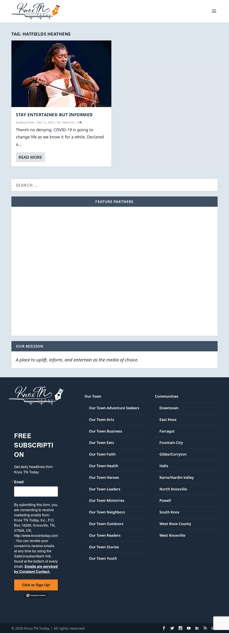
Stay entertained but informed (54, 115)
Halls (163, 465)
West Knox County (175, 523)
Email (18, 482)
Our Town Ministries (106, 500)
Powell (165, 500)
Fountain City (171, 442)
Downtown (168, 407)
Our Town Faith (102, 454)
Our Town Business (105, 431)
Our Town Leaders (104, 489)
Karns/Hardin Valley (176, 477)
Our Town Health (103, 465)
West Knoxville (172, 535)
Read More (30, 157)
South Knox (169, 512)
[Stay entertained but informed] (61, 73)
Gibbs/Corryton (173, 454)
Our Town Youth (103, 558)
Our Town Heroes (104, 477)
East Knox (167, 419)
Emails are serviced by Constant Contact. (36, 569)
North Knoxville (173, 489)
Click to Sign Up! (36, 584)
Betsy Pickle (26, 122)
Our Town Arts (65, 122)
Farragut (167, 431)
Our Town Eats (101, 442)
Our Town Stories (104, 546)
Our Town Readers (105, 535)
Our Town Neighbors (107, 512)
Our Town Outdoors (106, 523)
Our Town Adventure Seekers (114, 407)
